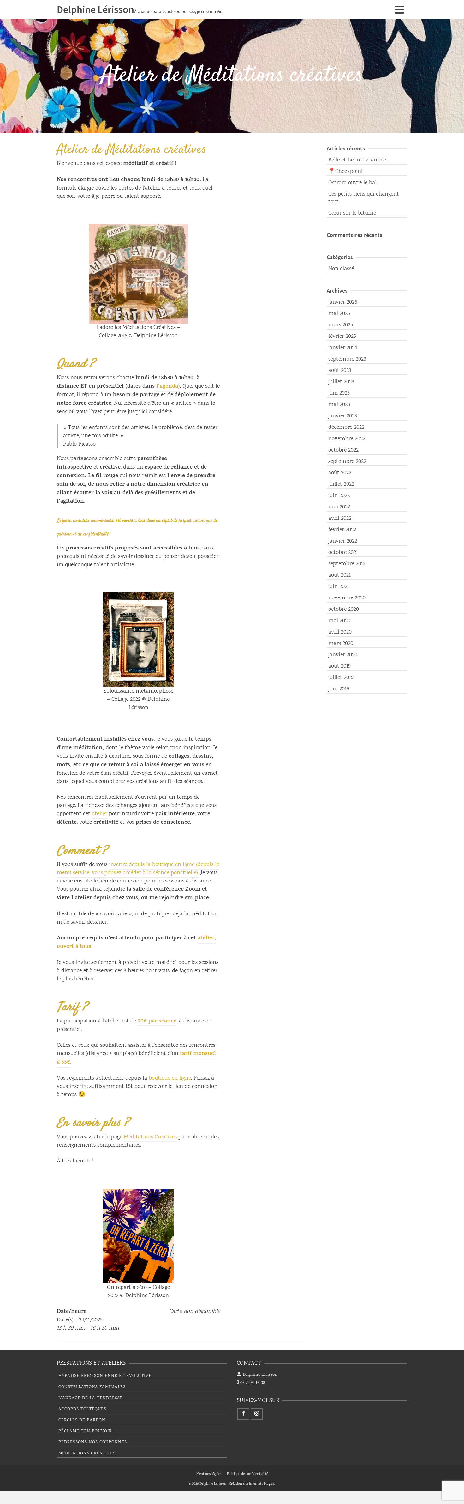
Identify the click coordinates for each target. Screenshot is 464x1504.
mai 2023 (339, 405)
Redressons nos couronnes (92, 1442)
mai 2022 (339, 507)
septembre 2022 (347, 462)
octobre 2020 (343, 609)
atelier (99, 814)
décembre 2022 (346, 427)
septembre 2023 (347, 359)
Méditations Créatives (150, 1137)
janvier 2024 (342, 348)
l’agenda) (168, 386)
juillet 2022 (341, 484)
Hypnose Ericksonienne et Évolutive (105, 1376)
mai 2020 (339, 621)
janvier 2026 (342, 302)
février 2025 (342, 336)
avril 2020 (340, 632)
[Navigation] (399, 9)
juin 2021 (338, 587)
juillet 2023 (341, 382)
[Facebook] (243, 1414)
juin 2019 (338, 689)
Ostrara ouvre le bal (352, 183)
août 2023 (339, 371)
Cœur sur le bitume (352, 213)
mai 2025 (339, 314)
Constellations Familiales (92, 1387)
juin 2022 (339, 496)
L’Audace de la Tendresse (90, 1398)
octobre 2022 (343, 450)
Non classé (341, 269)
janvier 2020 (342, 655)
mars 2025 (340, 325)
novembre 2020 (347, 598)
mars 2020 (340, 644)
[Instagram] (257, 1414)
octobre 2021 (343, 553)
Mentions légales (208, 1474)
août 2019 (339, 666)
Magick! (270, 1484)
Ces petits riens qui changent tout (363, 198)
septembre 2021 (347, 564)
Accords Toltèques (82, 1409)
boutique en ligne (170, 1078)
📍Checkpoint (345, 171)
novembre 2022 (346, 439)
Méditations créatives (87, 1453)
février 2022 (342, 530)
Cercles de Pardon (81, 1420)
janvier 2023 (342, 416)
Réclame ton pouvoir (85, 1431)
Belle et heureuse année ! (358, 160)
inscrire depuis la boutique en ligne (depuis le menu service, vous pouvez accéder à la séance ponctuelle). (138, 869)
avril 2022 (339, 518)
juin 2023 (339, 393)
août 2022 (339, 473)
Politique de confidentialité (247, 1474)
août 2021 (339, 575)
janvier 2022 (342, 541)
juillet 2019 (341, 678)
